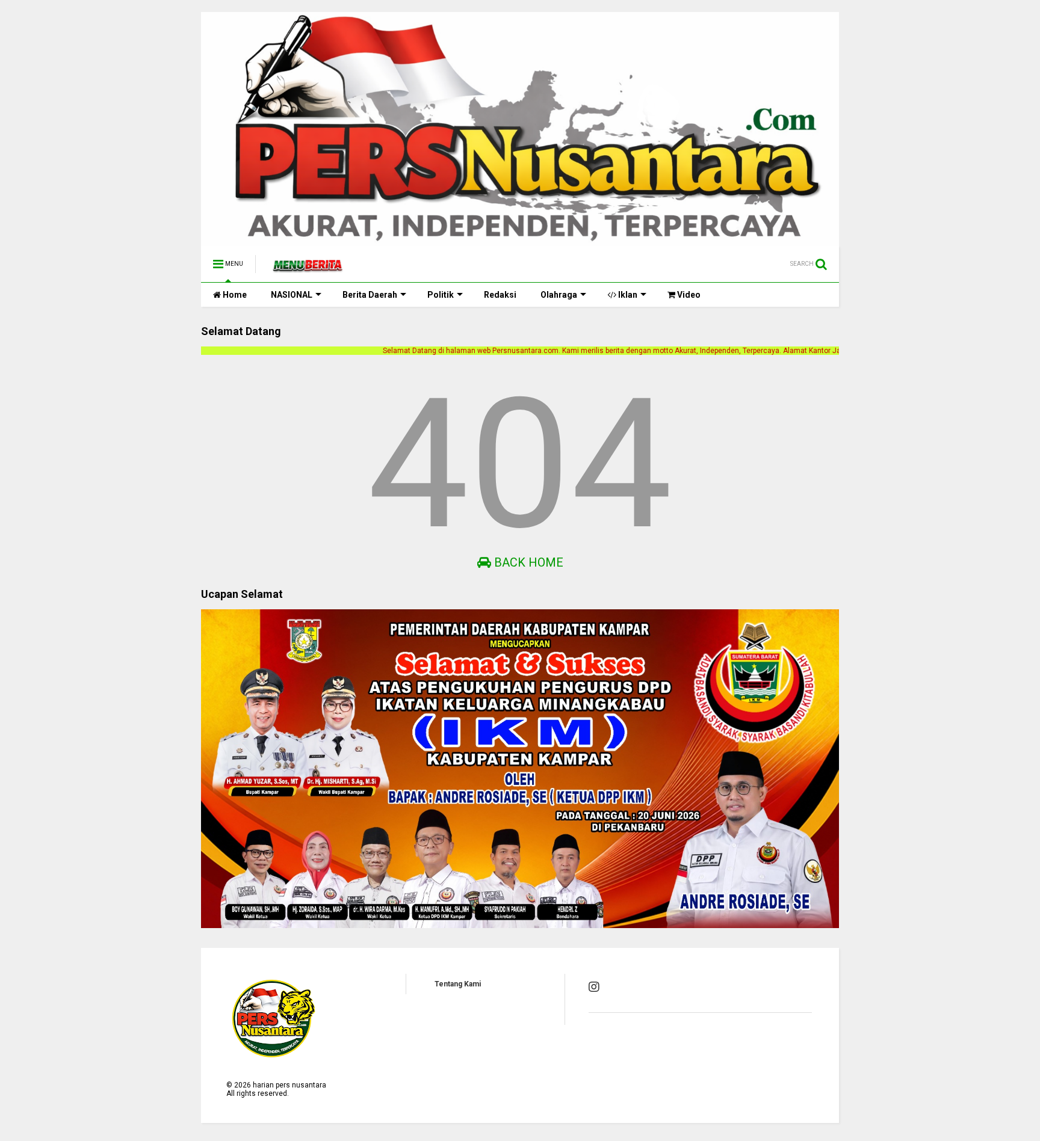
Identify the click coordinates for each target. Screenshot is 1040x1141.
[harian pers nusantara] (307, 268)
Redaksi (500, 295)
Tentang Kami (458, 984)
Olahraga (558, 295)
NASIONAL (291, 295)
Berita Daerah (369, 295)
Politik (440, 295)
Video (688, 295)
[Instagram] (594, 987)
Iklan (626, 295)
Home (234, 295)
